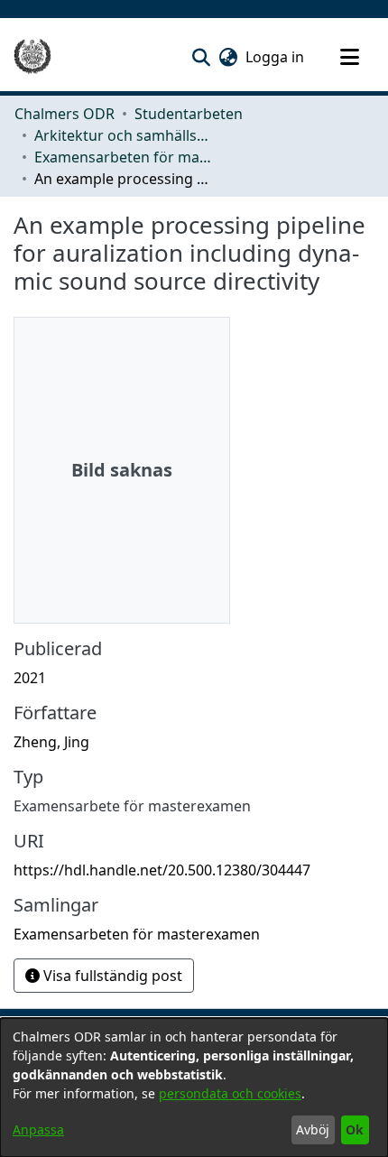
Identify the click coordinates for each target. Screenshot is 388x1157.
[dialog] (194, 1087)
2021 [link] (30, 678)
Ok (355, 1129)
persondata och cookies (230, 1093)
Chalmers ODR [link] (64, 114)
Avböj (312, 1129)
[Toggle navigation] (349, 57)
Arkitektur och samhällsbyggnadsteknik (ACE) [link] (124, 135)
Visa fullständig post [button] (111, 976)
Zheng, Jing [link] (51, 742)
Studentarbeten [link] (188, 114)
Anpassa (38, 1129)
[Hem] (32, 57)
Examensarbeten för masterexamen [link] (124, 157)
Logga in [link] (275, 57)
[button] (200, 57)
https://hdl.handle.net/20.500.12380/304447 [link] (162, 870)
